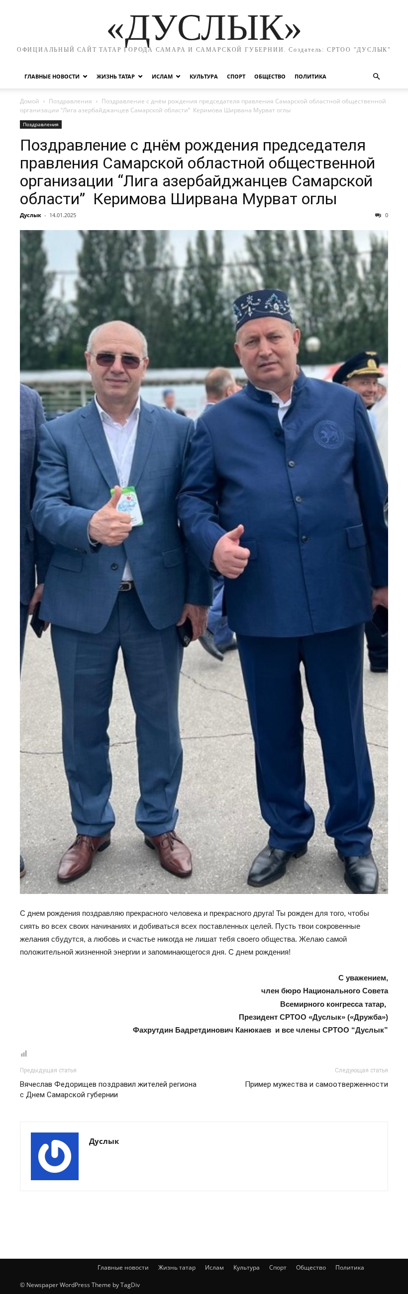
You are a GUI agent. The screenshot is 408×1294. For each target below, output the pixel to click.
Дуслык (30, 215)
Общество (270, 76)
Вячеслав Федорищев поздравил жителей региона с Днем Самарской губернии (108, 1089)
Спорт (236, 76)
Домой (29, 101)
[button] (376, 76)
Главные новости (52, 76)
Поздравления (70, 101)
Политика (310, 76)
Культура (204, 76)
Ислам (162, 76)
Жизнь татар (116, 76)
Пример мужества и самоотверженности (316, 1084)
